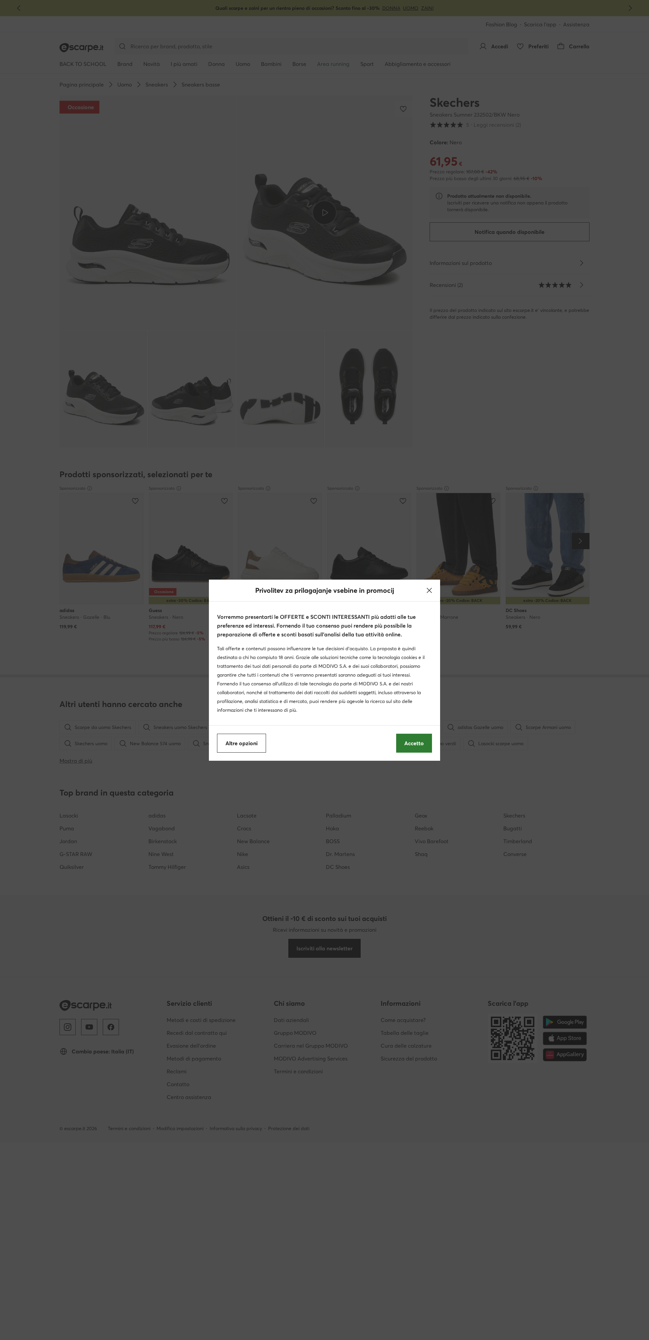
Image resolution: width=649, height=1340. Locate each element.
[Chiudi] (429, 590)
